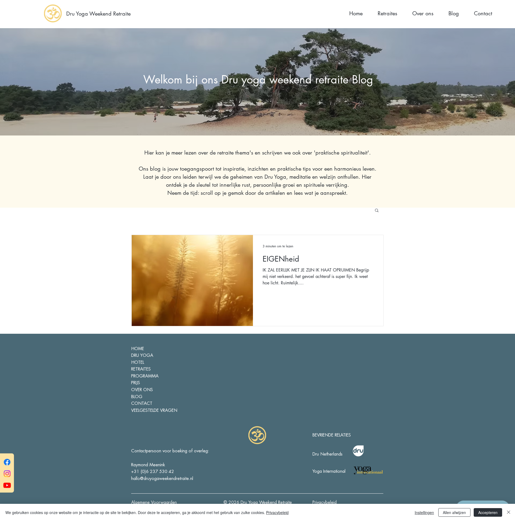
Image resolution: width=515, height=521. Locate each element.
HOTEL (137, 362)
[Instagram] (7, 473)
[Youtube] (7, 485)
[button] (376, 211)
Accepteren (488, 512)
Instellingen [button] (424, 512)
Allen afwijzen (454, 512)
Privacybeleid (277, 512)
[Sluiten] (508, 512)
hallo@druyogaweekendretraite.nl (162, 478)
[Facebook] (7, 462)
